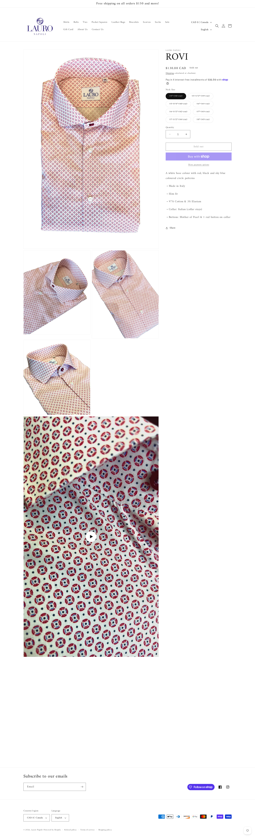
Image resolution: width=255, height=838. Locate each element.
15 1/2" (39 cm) (202, 96)
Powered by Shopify (52, 830)
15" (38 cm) (177, 96)
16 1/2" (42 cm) (180, 112)
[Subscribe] (82, 787)
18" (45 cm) (205, 120)
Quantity (170, 127)
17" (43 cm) (205, 112)
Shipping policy (105, 830)
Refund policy (70, 830)
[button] (217, 26)
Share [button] (173, 228)
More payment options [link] (198, 164)
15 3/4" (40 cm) (180, 104)
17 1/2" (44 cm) (180, 120)
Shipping (170, 73)
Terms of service (87, 830)
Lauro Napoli (37, 830)
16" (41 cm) (205, 104)
